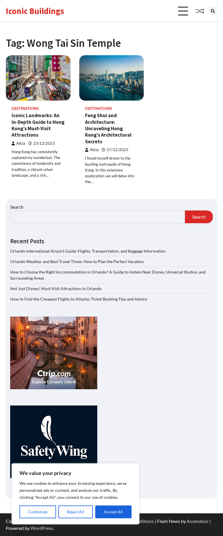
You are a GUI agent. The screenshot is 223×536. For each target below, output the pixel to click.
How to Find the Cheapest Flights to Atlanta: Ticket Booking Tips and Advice (78, 298)
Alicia (20, 143)
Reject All (75, 511)
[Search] (212, 11)
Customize (37, 511)
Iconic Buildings (35, 11)
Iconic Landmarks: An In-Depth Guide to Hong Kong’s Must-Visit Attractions (38, 125)
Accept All (113, 511)
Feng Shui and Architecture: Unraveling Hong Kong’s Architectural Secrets (108, 128)
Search (17, 207)
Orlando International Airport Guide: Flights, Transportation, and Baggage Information (88, 251)
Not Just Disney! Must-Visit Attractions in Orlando (56, 288)
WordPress (41, 528)
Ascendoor (197, 521)
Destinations (25, 108)
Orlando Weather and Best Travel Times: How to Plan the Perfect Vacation (77, 261)
